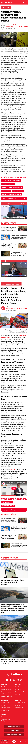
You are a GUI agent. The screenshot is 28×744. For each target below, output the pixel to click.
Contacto (18, 705)
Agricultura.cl (10, 308)
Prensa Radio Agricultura (11, 25)
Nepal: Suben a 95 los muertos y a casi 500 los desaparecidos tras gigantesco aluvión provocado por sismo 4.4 (13, 636)
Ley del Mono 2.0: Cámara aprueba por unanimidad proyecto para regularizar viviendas (8, 229)
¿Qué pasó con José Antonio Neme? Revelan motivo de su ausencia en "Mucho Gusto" (19, 237)
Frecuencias (19, 708)
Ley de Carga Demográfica (11, 180)
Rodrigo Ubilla (18, 191)
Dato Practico (19, 687)
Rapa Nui (6, 191)
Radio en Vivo (14, 726)
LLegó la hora (5, 703)
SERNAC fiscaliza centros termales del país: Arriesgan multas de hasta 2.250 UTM (13, 661)
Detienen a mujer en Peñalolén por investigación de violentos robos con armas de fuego (19, 254)
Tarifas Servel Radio (5, 720)
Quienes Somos (20, 703)
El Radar (3, 705)
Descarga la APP (14, 734)
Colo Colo (4, 687)
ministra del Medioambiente (12, 187)
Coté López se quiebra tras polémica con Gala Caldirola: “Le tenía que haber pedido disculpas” (8, 245)
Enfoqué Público (6, 708)
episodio (13, 469)
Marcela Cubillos (8, 184)
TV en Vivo (14, 730)
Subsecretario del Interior (11, 194)
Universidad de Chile (6, 692)
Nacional (6, 7)
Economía (18, 689)
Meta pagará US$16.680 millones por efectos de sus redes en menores (12, 582)
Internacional (19, 692)
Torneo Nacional (6, 696)
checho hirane (7, 502)
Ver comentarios (9, 198)
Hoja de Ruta (5, 710)
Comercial (4, 717)
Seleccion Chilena (6, 689)
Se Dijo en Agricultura (11, 284)
